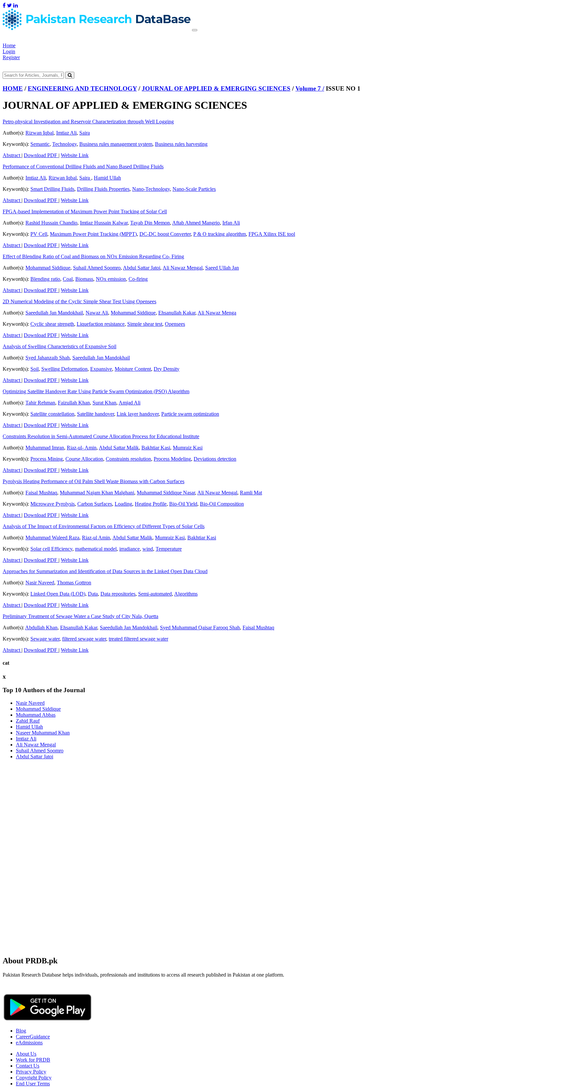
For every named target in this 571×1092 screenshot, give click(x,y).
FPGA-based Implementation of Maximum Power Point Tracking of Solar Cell (85, 211)
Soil (34, 369)
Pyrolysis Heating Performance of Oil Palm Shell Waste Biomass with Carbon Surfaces (93, 481)
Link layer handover (138, 414)
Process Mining (46, 459)
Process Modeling (172, 459)
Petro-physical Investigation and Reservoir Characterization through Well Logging (88, 121)
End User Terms (33, 1083)
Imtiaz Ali (66, 133)
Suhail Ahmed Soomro (97, 268)
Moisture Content (133, 369)
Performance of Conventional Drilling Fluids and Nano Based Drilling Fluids (83, 166)
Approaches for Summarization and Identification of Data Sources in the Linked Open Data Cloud (105, 571)
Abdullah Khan (41, 627)
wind (147, 549)
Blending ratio (45, 279)
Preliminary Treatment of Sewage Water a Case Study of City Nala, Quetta (80, 616)
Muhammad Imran (44, 447)
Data (93, 594)
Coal (68, 279)
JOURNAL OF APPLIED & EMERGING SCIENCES (216, 88)
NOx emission (111, 279)
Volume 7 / (309, 88)
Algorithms (186, 594)
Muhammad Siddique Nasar (166, 492)
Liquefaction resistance (101, 324)
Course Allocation (84, 459)
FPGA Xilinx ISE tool (271, 234)
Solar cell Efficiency (51, 549)
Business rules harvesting (181, 144)
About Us (26, 1054)
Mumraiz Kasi (188, 447)
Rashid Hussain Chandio (51, 223)
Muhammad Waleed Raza (52, 537)
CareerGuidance (33, 1036)
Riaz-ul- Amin (81, 447)
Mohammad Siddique (47, 268)
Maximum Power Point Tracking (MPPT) (93, 234)
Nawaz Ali (97, 312)
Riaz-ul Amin (96, 537)
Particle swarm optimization (190, 414)
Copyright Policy (34, 1077)
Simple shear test (144, 324)
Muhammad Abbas (36, 715)
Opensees (175, 324)
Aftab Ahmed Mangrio (196, 223)
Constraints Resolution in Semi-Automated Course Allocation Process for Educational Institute (101, 436)
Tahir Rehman (40, 402)
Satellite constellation (52, 414)
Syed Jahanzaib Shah (47, 357)
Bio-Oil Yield (183, 504)
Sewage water (44, 639)
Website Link (75, 155)
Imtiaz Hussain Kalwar (104, 223)
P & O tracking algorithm (219, 234)
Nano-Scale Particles (194, 189)
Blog (21, 1030)
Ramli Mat (251, 492)
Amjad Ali (129, 402)
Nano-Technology (151, 189)
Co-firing (138, 279)
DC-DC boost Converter (165, 234)
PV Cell (38, 234)
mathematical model (96, 549)
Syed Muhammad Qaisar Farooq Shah (200, 627)
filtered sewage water (84, 639)
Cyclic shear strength (52, 324)
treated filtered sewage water (138, 639)
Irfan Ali (231, 223)
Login (9, 51)
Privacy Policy (31, 1071)
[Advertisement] (201, 811)
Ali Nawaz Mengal (183, 268)
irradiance (129, 549)
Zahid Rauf (28, 721)
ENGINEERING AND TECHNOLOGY (82, 88)
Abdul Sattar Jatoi (141, 268)
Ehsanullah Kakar (176, 312)
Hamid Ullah (107, 178)
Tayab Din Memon (150, 223)
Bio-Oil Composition (222, 504)
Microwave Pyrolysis (52, 504)
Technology (64, 144)
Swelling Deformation (64, 369)
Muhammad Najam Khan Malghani (97, 492)
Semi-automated (155, 594)
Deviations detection (215, 459)
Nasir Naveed (39, 582)
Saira (84, 133)
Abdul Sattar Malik (119, 447)
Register (11, 57)
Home (9, 45)
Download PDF (41, 155)
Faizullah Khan (74, 402)
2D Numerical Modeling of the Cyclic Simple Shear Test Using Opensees (79, 301)
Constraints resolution (128, 459)
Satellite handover (95, 414)
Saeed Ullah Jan (222, 268)
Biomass (84, 279)
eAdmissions (29, 1042)
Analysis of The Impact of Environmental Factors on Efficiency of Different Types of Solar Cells (104, 526)
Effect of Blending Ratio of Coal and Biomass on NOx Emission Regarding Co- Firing (93, 256)
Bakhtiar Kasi (155, 447)
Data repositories (117, 594)
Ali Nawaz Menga (217, 312)
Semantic (40, 144)
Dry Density (166, 369)
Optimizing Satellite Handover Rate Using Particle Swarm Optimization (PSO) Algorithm (96, 391)
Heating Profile (151, 504)
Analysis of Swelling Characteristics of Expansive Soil (59, 346)
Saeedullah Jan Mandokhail (54, 312)
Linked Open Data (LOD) (57, 594)
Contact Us (27, 1066)
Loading (123, 504)
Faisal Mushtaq (41, 492)
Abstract (12, 155)
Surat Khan (104, 402)
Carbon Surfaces (94, 504)
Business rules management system (115, 144)
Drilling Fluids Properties (103, 189)
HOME (13, 88)
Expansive (101, 369)
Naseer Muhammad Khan (43, 732)
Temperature (169, 549)
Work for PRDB (33, 1060)
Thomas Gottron (74, 582)
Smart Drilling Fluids (52, 189)
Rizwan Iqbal (39, 133)
